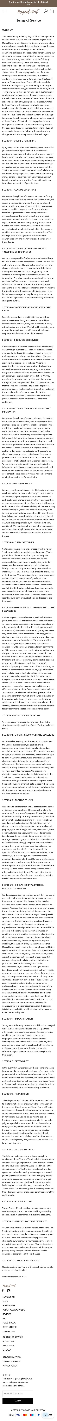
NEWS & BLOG (9, 1322)
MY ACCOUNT (9, 1341)
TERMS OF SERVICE (11, 1361)
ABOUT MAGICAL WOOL (14, 1310)
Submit (18, 1400)
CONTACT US (9, 1331)
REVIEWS (7, 1314)
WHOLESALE (8, 1345)
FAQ (4, 1318)
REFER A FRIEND (10, 1327)
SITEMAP (7, 1350)
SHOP (5, 1301)
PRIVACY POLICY (10, 1365)
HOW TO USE (9, 1305)
